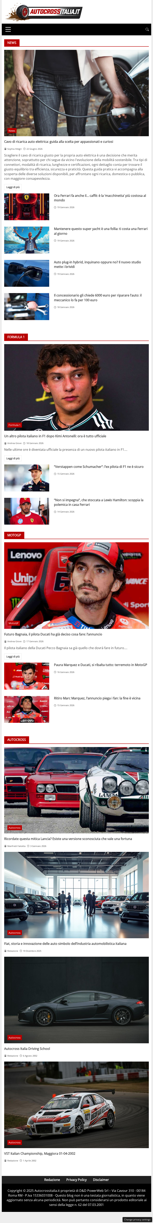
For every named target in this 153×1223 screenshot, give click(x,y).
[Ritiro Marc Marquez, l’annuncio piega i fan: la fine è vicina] (26, 709)
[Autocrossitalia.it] (44, 11)
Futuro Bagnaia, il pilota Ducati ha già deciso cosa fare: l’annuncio (53, 634)
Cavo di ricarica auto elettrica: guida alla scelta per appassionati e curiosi (58, 141)
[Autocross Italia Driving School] (76, 1000)
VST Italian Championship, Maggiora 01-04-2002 (39, 1153)
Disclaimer (101, 1180)
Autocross (15, 827)
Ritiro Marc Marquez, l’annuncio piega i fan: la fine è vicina (97, 698)
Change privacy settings (137, 1219)
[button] (147, 29)
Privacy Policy (76, 1180)
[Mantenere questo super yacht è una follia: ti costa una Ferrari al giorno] (26, 240)
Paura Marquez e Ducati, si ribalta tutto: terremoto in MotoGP (100, 665)
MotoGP (14, 623)
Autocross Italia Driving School (27, 1048)
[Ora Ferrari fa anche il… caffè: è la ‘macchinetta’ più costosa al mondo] (26, 206)
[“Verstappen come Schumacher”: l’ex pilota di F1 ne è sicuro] (26, 477)
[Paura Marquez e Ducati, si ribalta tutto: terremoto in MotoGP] (26, 676)
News (12, 130)
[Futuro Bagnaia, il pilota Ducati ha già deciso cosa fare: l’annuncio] (76, 585)
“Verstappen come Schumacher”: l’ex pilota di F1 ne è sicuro (99, 466)
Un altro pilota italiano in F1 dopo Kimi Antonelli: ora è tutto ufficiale (55, 436)
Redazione (52, 1180)
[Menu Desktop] (8, 29)
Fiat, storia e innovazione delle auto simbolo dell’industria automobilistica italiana (65, 943)
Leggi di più (13, 187)
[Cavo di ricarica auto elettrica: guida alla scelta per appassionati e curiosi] (76, 93)
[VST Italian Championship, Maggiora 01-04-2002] (76, 1105)
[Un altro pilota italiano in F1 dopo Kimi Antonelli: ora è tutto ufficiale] (76, 387)
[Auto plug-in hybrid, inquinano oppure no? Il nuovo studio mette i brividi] (26, 273)
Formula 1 (15, 425)
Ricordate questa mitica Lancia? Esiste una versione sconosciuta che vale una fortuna (68, 839)
